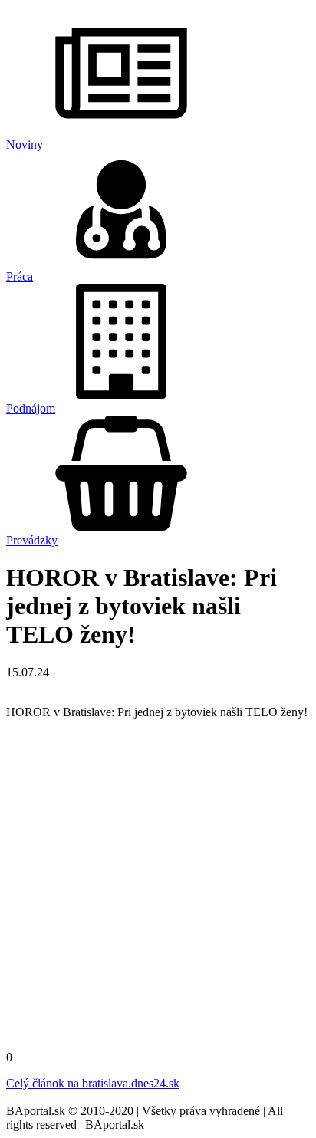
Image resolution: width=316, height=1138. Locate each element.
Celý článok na (92, 1083)
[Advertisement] (158, 890)
